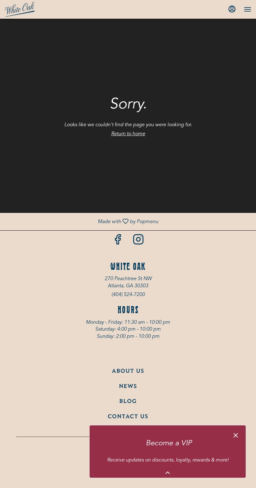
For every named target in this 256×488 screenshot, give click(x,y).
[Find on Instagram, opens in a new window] (138, 242)
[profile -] (232, 9)
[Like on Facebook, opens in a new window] (117, 242)
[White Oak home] (33, 9)
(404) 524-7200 (128, 294)
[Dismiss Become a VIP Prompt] (235, 435)
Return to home (128, 134)
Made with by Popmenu (81, 222)
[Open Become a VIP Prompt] (167, 472)
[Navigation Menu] (247, 9)
